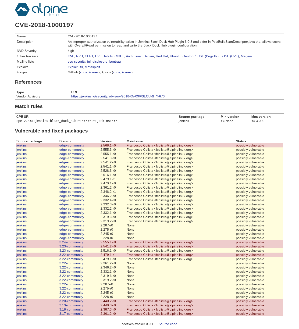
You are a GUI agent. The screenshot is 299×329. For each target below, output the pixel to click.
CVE (71, 56)
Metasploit (92, 67)
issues (94, 72)
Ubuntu (175, 56)
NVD (79, 56)
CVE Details (104, 56)
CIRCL (119, 56)
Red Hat (162, 56)
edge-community (71, 145)
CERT (89, 56)
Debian (148, 56)
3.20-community (71, 301)
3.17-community (71, 313)
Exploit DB (75, 67)
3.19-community (71, 305)
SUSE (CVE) (230, 56)
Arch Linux (134, 56)
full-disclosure (97, 61)
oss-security (76, 61)
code (83, 72)
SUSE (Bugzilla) (207, 56)
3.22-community (71, 255)
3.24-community (71, 242)
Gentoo (187, 56)
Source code (168, 324)
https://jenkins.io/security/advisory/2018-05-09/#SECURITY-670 (118, 96)
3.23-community (71, 246)
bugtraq (115, 61)
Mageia (246, 56)
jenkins (21, 145)
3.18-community (71, 309)
